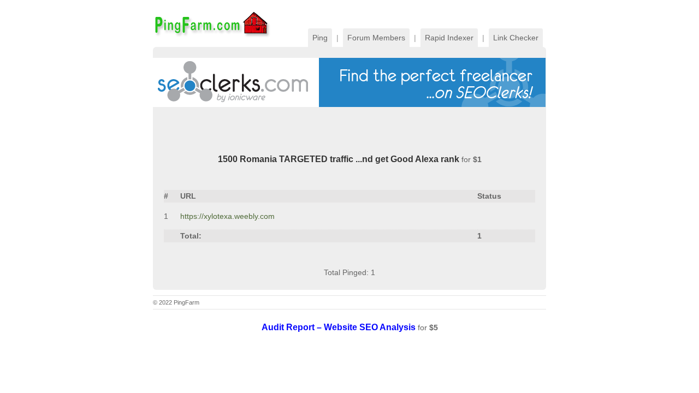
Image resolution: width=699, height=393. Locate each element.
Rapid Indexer (449, 37)
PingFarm (211, 23)
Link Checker (515, 37)
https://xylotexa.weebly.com (227, 216)
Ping (320, 37)
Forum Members (376, 37)
